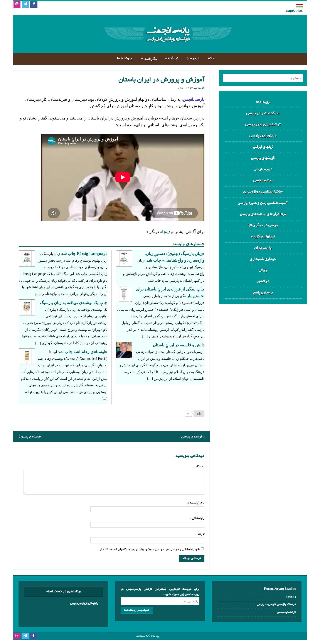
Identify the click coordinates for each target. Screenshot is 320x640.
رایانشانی (197, 518)
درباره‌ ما (193, 58)
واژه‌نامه (291, 597)
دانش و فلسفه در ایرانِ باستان (178, 345)
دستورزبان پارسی (262, 136)
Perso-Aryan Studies (280, 589)
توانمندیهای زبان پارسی (262, 125)
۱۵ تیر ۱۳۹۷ (193, 88)
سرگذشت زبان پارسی (263, 113)
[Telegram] (25, 4)
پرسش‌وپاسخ (263, 293)
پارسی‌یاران (263, 248)
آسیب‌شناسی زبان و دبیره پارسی (263, 203)
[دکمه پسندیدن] (199, 413)
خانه (211, 58)
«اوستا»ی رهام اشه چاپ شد (82, 351)
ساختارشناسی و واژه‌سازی (263, 192)
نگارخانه (151, 59)
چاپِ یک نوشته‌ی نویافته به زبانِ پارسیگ (73, 302)
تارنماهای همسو (286, 612)
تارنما (200, 534)
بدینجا (167, 231)
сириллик (294, 11)
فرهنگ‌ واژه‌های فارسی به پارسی (276, 604)
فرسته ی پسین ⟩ (30, 437)
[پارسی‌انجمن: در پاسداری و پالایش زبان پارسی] (167, 50)
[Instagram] (17, 4)
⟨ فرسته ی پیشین (193, 437)
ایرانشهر (263, 281)
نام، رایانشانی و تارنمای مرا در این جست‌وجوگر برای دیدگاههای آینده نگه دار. (149, 549)
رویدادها (263, 102)
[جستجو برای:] (263, 78)
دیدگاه (200, 466)
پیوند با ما (124, 58)
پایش (263, 270)
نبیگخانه (171, 58)
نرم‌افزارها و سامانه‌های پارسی (263, 214)
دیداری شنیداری (263, 259)
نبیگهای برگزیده (263, 237)
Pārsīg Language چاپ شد (84, 253)
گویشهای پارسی (263, 158)
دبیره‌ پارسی (263, 169)
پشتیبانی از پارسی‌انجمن (84, 603)
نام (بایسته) (196, 503)
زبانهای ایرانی (263, 147)
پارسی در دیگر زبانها (263, 225)
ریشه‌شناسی (263, 181)
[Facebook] (34, 4)
